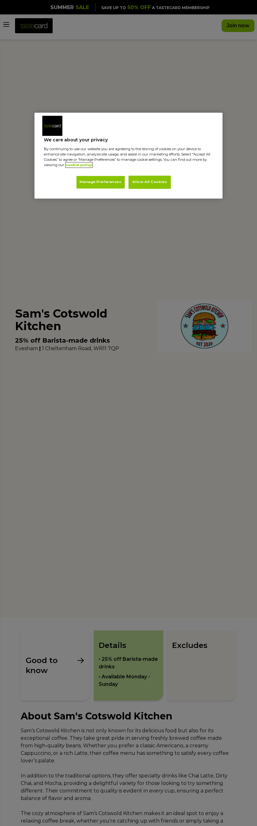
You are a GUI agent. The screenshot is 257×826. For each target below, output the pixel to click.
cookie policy (79, 165)
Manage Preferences (100, 182)
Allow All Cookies (149, 182)
